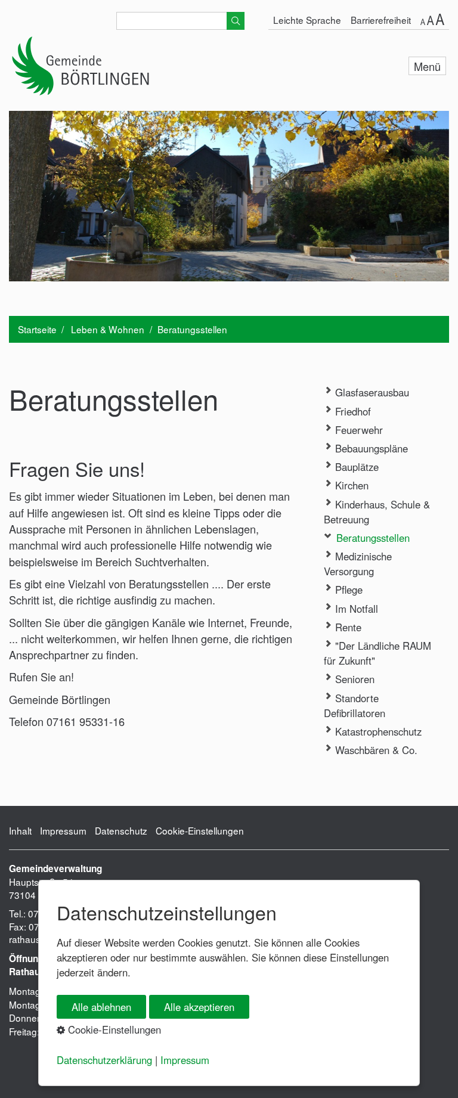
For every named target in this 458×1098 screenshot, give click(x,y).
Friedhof (351, 411)
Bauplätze (355, 467)
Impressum (63, 830)
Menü (427, 66)
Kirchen (350, 485)
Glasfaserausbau (370, 392)
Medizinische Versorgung (358, 563)
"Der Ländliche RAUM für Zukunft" (377, 653)
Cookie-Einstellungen (200, 830)
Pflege (347, 589)
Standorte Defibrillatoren (354, 705)
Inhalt (20, 830)
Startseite (37, 329)
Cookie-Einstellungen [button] (113, 1029)
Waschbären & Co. (374, 750)
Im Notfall (355, 608)
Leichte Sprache (307, 19)
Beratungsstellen (371, 538)
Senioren (353, 679)
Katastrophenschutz (377, 731)
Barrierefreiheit (381, 19)
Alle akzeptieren (199, 1007)
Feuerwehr (357, 430)
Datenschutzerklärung (104, 1060)
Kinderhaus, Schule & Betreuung (377, 511)
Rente (346, 627)
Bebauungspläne (370, 448)
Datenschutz (121, 830)
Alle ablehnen (101, 1007)
